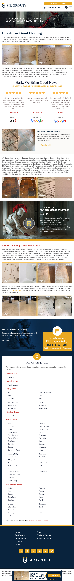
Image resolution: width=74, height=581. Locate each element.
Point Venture (12, 463)
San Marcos (12, 408)
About (18, 544)
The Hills (42, 457)
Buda (9, 395)
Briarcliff (11, 429)
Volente (41, 460)
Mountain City (13, 402)
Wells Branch (43, 466)
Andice (10, 488)
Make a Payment (45, 535)
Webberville (43, 463)
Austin (10, 392)
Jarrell (41, 500)
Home (17, 532)
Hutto (41, 432)
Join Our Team (44, 538)
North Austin (12, 457)
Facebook (27, 551)
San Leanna (12, 469)
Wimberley (43, 405)
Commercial (20, 538)
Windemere (43, 472)
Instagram (21, 551)
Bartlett (10, 494)
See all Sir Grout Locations (38, 521)
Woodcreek (43, 408)
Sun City (11, 513)
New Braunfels (13, 385)
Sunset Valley (12, 481)
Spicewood (11, 478)
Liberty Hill (12, 507)
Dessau (10, 447)
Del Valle (11, 444)
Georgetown (43, 491)
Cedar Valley (12, 432)
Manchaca (42, 447)
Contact (40, 532)
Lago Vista (43, 438)
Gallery (18, 541)
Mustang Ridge (13, 454)
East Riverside (44, 426)
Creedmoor (12, 441)
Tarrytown (42, 454)
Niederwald (12, 405)
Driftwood (11, 398)
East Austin (43, 423)
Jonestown (42, 435)
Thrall (41, 507)
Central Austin (13, 435)
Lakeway (42, 441)
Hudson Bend (43, 429)
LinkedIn (45, 551)
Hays (40, 395)
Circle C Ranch (13, 438)
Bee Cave (11, 426)
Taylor (10, 516)
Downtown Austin (14, 450)
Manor (41, 450)
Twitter (33, 551)
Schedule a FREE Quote (58, 4)
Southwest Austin (14, 475)
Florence (42, 488)
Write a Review (51, 551)
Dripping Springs (45, 392)
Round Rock (12, 510)
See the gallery (47, 145)
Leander (42, 444)
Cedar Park (12, 497)
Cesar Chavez (12, 416)
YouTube (39, 551)
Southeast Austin (13, 472)
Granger (42, 494)
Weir (40, 513)
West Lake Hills (44, 469)
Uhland (41, 402)
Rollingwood (12, 466)
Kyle (40, 398)
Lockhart (11, 377)
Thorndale (42, 504)
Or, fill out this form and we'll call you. (57, 348)
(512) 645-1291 (52, 7)
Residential (20, 535)
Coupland (11, 500)
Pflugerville (12, 460)
